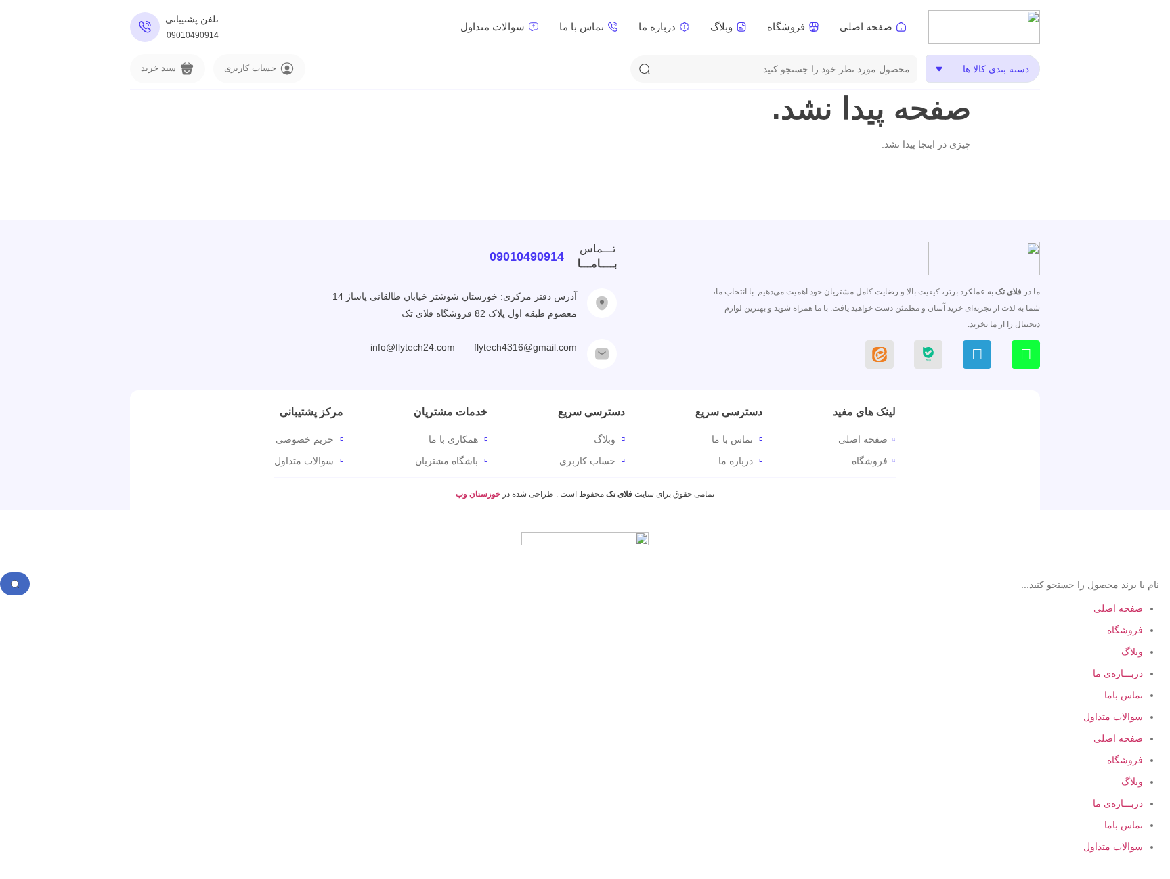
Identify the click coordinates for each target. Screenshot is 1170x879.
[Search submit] (644, 69)
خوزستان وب (479, 494)
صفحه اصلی (1118, 608)
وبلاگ (1132, 651)
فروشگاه (1125, 630)
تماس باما (1123, 695)
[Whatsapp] (1026, 354)
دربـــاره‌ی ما (1118, 673)
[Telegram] (977, 354)
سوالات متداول (1113, 716)
